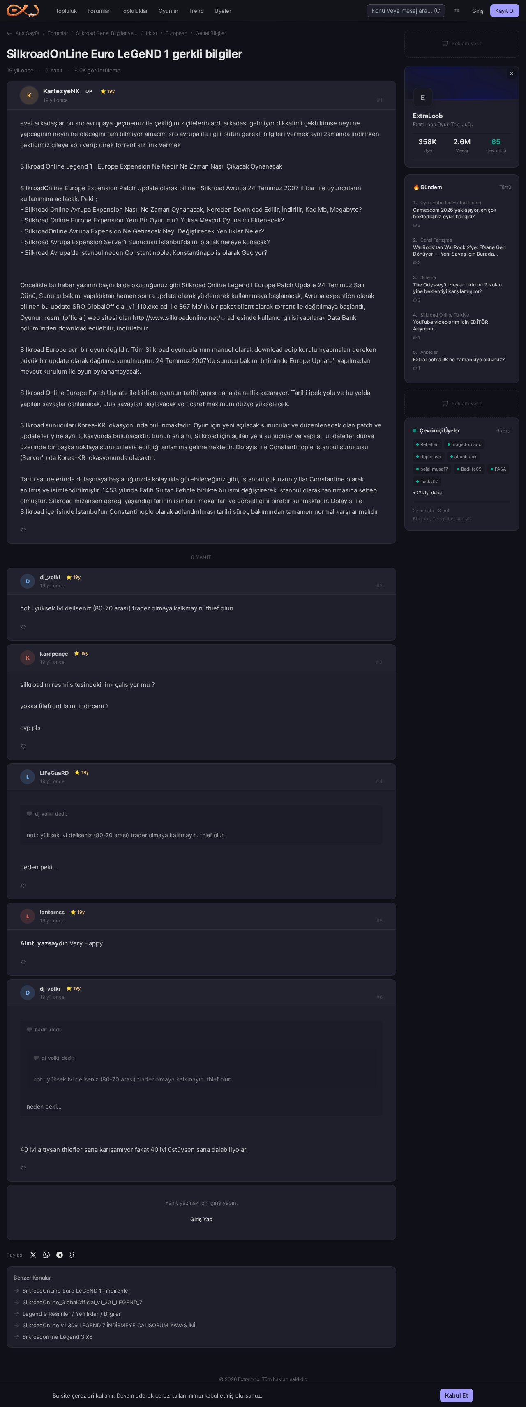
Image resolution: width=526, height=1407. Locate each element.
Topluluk (66, 10)
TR (457, 11)
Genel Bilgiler (211, 33)
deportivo (430, 457)
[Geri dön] (9, 33)
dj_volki (50, 577)
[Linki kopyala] (73, 1255)
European (176, 33)
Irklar (151, 33)
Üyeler (223, 10)
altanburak (465, 457)
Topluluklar (134, 10)
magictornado (467, 444)
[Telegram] (60, 1255)
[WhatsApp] (46, 1255)
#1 (380, 100)
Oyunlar (168, 10)
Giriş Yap (201, 1219)
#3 (379, 662)
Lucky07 (429, 481)
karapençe (54, 653)
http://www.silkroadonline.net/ (176, 317)
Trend (196, 10)
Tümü (505, 187)
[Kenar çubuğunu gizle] (512, 74)
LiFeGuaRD (54, 772)
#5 (379, 920)
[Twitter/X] (33, 1255)
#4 (379, 781)
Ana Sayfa (27, 33)
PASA (500, 469)
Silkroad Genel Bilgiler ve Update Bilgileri (107, 33)
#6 (379, 997)
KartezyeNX (61, 91)
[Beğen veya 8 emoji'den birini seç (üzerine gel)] (23, 530)
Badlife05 (471, 469)
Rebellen (429, 444)
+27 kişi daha (427, 493)
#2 (379, 585)
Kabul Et (456, 1395)
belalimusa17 (434, 469)
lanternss (52, 912)
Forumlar (99, 10)
